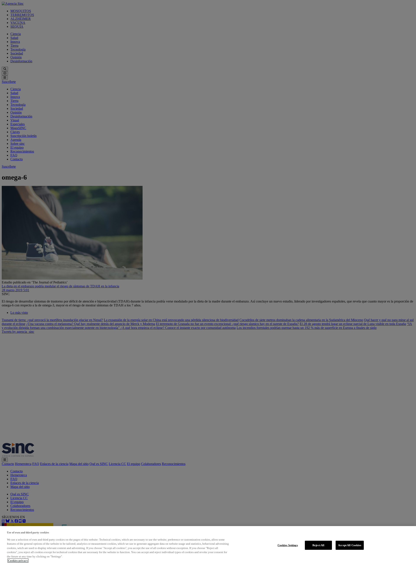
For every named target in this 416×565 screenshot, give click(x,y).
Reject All (318, 545)
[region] (208, 545)
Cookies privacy (18, 560)
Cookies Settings (288, 545)
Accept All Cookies (349, 545)
